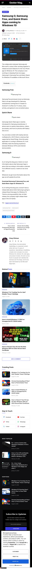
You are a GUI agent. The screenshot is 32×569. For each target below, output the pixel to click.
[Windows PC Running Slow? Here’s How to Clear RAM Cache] (6, 491)
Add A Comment (16, 359)
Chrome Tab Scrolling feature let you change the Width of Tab (23, 227)
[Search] (29, 2)
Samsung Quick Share (8, 210)
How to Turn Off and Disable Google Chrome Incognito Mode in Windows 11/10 (19, 454)
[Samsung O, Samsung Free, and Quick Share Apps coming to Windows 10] (16, 52)
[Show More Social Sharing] (20, 39)
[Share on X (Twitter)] (11, 39)
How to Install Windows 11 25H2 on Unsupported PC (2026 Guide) (19, 391)
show (12, 83)
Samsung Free (6, 208)
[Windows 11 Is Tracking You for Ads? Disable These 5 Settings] (16, 280)
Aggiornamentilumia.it (12, 203)
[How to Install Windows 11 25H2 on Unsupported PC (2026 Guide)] (16, 307)
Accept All (16, 561)
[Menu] (3, 2)
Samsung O (15, 208)
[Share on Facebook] (9, 39)
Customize (16, 551)
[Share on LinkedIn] (17, 39)
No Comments (21, 33)
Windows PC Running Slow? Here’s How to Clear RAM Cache (19, 491)
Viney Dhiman (10, 30)
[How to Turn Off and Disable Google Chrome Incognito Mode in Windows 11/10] (6, 455)
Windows (5, 11)
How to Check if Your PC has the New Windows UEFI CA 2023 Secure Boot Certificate (14, 348)
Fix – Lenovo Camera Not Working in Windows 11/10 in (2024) (19, 444)
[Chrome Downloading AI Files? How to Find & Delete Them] (6, 383)
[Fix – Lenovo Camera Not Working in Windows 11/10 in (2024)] (6, 445)
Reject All (16, 556)
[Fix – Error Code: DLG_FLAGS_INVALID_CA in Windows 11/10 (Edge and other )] (6, 465)
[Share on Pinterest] (14, 39)
